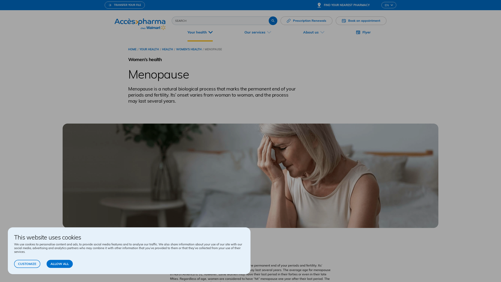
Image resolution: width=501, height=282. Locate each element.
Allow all (59, 264)
